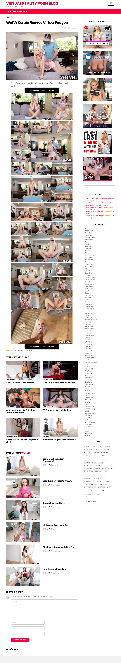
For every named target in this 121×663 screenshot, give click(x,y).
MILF (103, 478)
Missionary (89, 481)
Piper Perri (88, 366)
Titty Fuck (88, 494)
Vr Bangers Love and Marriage (57, 410)
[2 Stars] (7, 350)
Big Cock (98, 449)
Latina (105, 475)
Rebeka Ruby (89, 369)
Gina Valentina (89, 302)
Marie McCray (89, 351)
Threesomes (107, 491)
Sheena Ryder (89, 384)
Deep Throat (89, 465)
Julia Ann (88, 315)
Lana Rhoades (89, 335)
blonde (88, 453)
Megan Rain (88, 353)
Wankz (87, 429)
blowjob (96, 453)
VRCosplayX (89, 426)
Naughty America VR (91, 362)
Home (9, 11)
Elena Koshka (89, 288)
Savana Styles (89, 380)
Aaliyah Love (89, 231)
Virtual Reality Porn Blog (32, 3)
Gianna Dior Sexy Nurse (54, 503)
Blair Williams (89, 275)
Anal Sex (107, 446)
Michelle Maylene (90, 357)
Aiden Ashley (89, 239)
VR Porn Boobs (91, 501)
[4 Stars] (10, 350)
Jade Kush (88, 304)
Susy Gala (88, 395)
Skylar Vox (88, 386)
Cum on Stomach (91, 462)
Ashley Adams (89, 262)
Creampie (106, 459)
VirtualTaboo (12, 436)
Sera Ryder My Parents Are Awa (57, 481)
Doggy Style (100, 465)
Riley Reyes (88, 373)
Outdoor (98, 481)
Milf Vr (87, 360)
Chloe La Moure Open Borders (20, 382)
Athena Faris (89, 264)
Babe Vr (87, 268)
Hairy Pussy (89, 472)
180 (94, 446)
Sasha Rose (89, 377)
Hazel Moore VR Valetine (54, 569)
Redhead (104, 484)
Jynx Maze (88, 317)
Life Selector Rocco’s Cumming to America (99, 199)
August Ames (89, 266)
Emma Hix (88, 297)
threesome (96, 491)
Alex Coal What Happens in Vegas (59, 382)
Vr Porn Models (90, 422)
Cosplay (96, 456)
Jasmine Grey (89, 306)
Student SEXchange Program (95, 216)
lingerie (96, 478)
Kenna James (89, 329)
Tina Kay (87, 402)
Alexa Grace (89, 246)
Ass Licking (89, 449)
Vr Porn (87, 420)
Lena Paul (88, 337)
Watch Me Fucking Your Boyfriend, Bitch (22, 440)
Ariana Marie (89, 260)
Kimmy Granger (90, 331)
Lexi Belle (88, 340)
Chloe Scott (88, 282)
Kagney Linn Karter (91, 320)
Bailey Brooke (89, 273)
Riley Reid (88, 371)
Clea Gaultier (89, 286)
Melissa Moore (89, 355)
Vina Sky (87, 411)
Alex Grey (88, 244)
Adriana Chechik (90, 237)
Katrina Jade (89, 326)
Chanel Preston (90, 280)
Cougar (105, 456)
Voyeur (97, 494)
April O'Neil (88, 257)
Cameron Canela (90, 277)
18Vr (86, 228)
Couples (88, 459)
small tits (102, 488)
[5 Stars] (11, 350)
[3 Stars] (8, 350)
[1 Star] (6, 350)
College (88, 456)
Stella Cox (88, 391)
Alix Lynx (87, 253)
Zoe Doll (87, 435)
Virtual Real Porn (90, 413)
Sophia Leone (89, 389)
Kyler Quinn (88, 333)
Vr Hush (87, 418)
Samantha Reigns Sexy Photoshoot (59, 439)
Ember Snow (89, 295)
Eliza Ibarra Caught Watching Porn (59, 547)
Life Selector (89, 342)
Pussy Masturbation (92, 484)
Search (112, 11)
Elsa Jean (88, 293)
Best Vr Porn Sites (20, 11)
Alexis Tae (88, 248)
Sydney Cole (89, 398)
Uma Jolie (88, 404)
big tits (107, 449)
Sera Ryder (88, 382)
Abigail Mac (88, 235)
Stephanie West (90, 393)
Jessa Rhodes (89, 309)
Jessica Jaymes (90, 311)
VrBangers (11, 379)
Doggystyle (89, 468)
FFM (110, 468)
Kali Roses (88, 322)
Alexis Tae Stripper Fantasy (94, 211)
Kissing (98, 475)
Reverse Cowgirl (91, 488)
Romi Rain (88, 375)
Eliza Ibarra (88, 291)
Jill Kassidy (88, 313)
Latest (111, 6)
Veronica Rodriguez (91, 409)
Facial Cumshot (101, 468)
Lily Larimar (88, 344)
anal (100, 446)
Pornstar (107, 481)
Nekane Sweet (89, 364)
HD (107, 472)
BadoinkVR (88, 271)
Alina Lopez (88, 251)
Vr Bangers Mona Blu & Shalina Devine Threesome (20, 411)
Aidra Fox (88, 242)
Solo (110, 488)
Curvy (102, 462)
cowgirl (97, 459)
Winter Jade (88, 433)
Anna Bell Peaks (90, 255)
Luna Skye (88, 349)
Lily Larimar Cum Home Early (56, 525)
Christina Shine (89, 284)
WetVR (46, 436)
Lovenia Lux (88, 346)
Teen (87, 491)
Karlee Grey (88, 324)
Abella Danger (89, 233)
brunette (105, 453)
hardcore (99, 472)
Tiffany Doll (88, 400)
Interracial (89, 475)
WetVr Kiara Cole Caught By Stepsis (97, 207)
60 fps (87, 446)
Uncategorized (49, 406)
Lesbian (88, 478)
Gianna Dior (88, 300)
